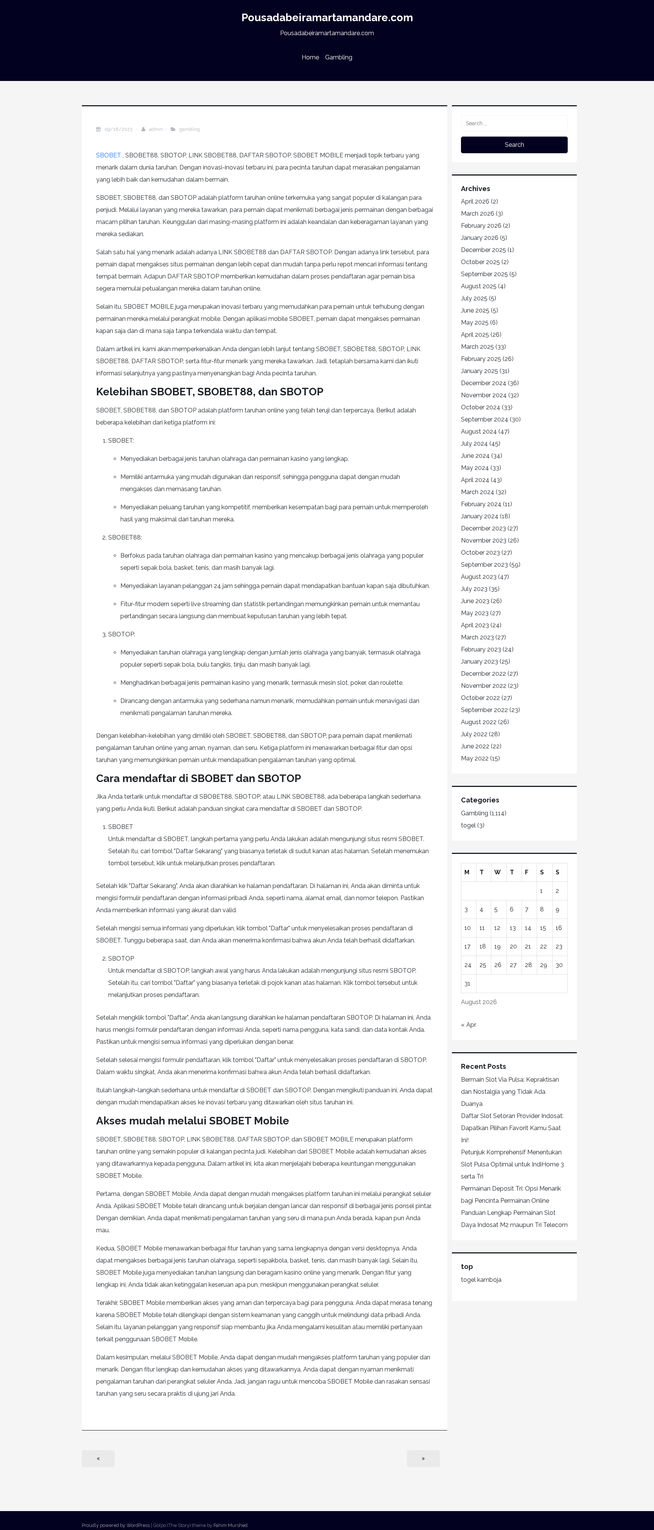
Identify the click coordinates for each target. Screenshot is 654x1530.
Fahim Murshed (230, 1525)
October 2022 (480, 697)
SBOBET (108, 155)
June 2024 (475, 455)
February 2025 (481, 358)
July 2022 (474, 734)
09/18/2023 (119, 129)
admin (156, 129)
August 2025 (479, 286)
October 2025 (480, 262)
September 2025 (484, 274)
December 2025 (483, 249)
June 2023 (475, 601)
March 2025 (477, 346)
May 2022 (475, 758)
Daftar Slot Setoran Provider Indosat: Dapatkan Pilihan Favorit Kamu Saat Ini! (512, 1128)
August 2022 (479, 722)
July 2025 (474, 298)
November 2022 (483, 685)
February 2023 (481, 649)
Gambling (338, 57)
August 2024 (479, 431)
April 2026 (475, 201)
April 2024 (475, 480)
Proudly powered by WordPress (116, 1525)
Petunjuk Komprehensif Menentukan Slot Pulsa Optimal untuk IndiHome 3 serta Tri (512, 1164)
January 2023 (479, 661)
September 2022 (484, 710)
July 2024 (474, 443)
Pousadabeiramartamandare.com (327, 17)
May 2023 (475, 613)
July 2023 (474, 588)
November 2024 (484, 395)
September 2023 (484, 564)
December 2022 (483, 673)
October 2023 (480, 552)
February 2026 (481, 225)
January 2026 (479, 237)
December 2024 (483, 383)
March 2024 (477, 492)
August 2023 (479, 576)
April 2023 (475, 625)
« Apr (468, 1024)
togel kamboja (481, 1279)
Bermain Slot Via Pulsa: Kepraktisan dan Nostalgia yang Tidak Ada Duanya (510, 1091)
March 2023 (477, 637)
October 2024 (480, 407)
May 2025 (475, 322)
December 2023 (483, 528)
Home (310, 57)
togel (468, 825)
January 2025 (479, 371)
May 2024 (475, 467)
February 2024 (481, 504)
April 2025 (475, 334)
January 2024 (479, 516)
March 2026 (477, 213)
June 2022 (475, 746)
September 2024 (484, 419)
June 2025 (475, 310)
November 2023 (483, 540)
